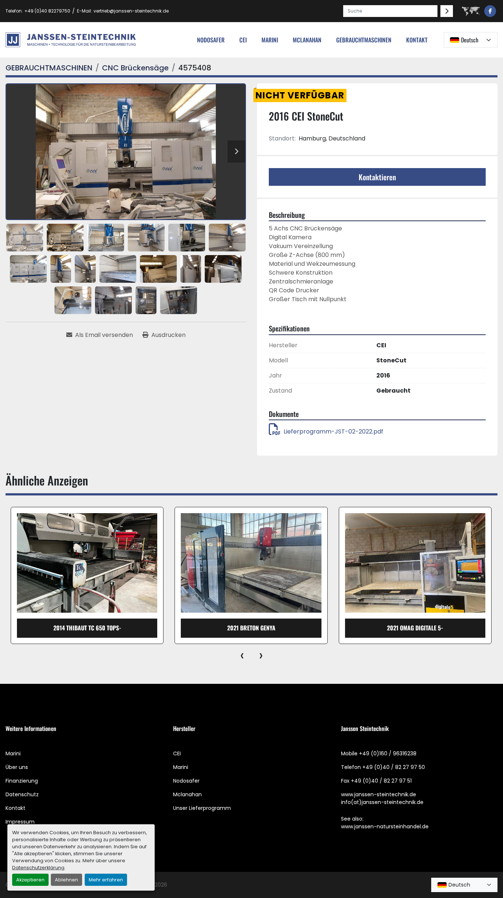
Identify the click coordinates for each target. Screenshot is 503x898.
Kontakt (417, 39)
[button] (364, 40)
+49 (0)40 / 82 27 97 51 (381, 780)
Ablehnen (66, 880)
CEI (177, 753)
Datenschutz (22, 794)
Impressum (20, 821)
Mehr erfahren (106, 880)
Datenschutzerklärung (38, 867)
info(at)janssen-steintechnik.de (382, 802)
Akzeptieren (30, 880)
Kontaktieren (377, 176)
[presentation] (242, 655)
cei (243, 39)
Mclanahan (187, 794)
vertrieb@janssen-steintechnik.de (131, 11)
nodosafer (211, 39)
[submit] (446, 11)
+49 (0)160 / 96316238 (387, 753)
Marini (269, 39)
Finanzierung (22, 780)
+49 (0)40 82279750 (47, 11)
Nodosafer (186, 780)
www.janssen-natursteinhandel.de (385, 826)
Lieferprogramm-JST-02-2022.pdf (333, 431)
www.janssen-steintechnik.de (378, 794)
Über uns (17, 767)
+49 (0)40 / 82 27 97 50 (393, 767)
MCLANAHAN (307, 39)
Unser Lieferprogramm (202, 808)
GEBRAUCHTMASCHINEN (363, 39)
